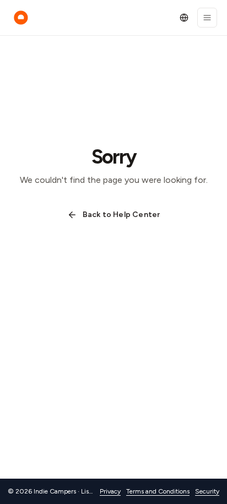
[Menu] (207, 18)
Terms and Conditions (158, 491)
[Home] (21, 18)
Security (207, 491)
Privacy (110, 491)
